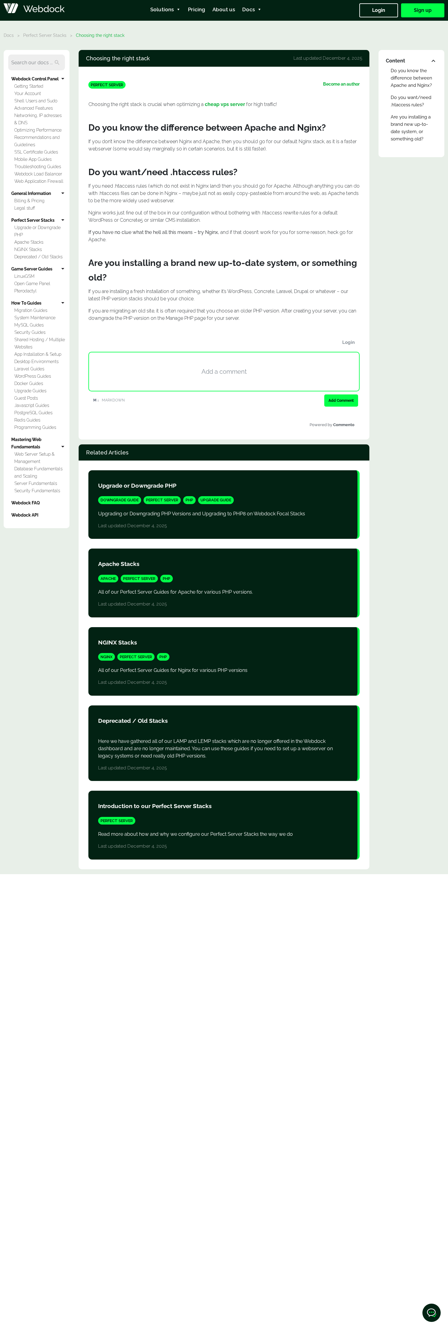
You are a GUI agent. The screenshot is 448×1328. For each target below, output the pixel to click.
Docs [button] (248, 9)
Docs (9, 35)
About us (223, 9)
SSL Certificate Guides (36, 151)
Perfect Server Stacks (44, 35)
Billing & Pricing (29, 200)
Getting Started (28, 86)
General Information (31, 193)
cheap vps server (225, 104)
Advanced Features (33, 108)
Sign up (423, 10)
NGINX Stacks (28, 249)
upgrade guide (216, 500)
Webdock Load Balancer (38, 173)
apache (108, 578)
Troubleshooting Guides (37, 166)
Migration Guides (30, 310)
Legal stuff (24, 207)
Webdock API (24, 514)
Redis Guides (27, 419)
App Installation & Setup (37, 354)
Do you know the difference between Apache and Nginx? (411, 78)
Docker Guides (28, 383)
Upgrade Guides (30, 390)
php (189, 500)
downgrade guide (120, 500)
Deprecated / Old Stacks (38, 256)
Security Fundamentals (37, 490)
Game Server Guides (31, 268)
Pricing (196, 9)
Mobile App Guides (33, 159)
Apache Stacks (28, 242)
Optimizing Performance (38, 129)
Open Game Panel (32, 283)
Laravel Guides (29, 368)
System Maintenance (34, 317)
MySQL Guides (29, 324)
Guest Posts (26, 398)
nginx (106, 657)
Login (378, 10)
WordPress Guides (32, 376)
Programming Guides (35, 427)
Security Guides (29, 332)
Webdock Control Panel (35, 78)
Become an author (341, 84)
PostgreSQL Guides (33, 412)
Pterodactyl (25, 290)
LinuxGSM (24, 276)
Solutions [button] (162, 9)
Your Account (27, 93)
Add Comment (341, 400)
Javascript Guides (31, 405)
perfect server (107, 85)
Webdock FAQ (25, 502)
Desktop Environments (36, 361)
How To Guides (26, 303)
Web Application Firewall (38, 181)
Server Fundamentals (35, 483)
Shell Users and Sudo (35, 100)
